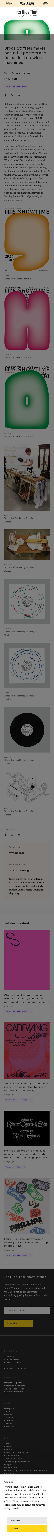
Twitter (8, 1423)
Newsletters (10, 1467)
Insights (8, 1464)
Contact (8, 1449)
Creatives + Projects (14, 1386)
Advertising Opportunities (17, 1461)
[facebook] (5, 95)
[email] (19, 95)
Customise (15, 1520)
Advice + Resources (14, 1389)
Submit (7, 1447)
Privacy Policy (11, 1455)
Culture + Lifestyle (13, 1391)
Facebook (9, 1420)
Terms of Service (13, 1458)
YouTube (8, 1418)
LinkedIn (8, 1415)
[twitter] (12, 95)
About (7, 1443)
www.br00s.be (16, 853)
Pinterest (9, 1426)
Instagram (9, 1408)
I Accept (14, 1528)
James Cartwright (21, 73)
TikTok (7, 1412)
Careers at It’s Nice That (16, 1452)
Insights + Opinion (13, 1383)
